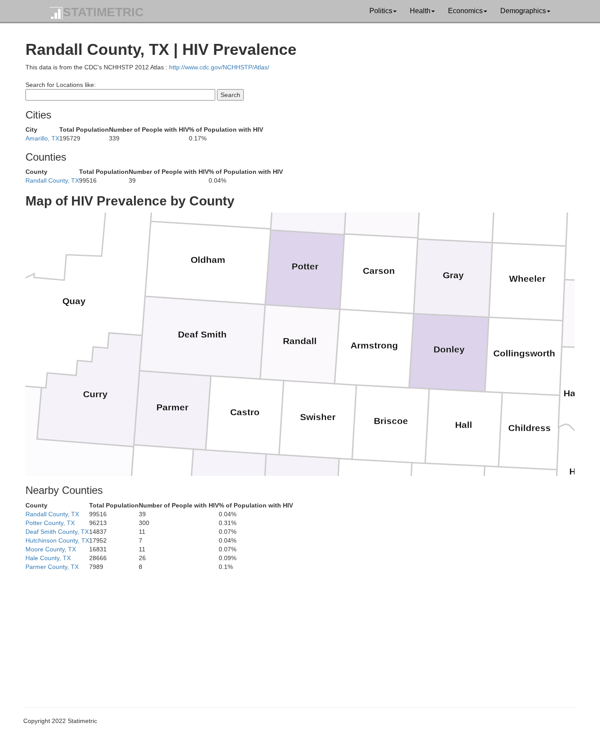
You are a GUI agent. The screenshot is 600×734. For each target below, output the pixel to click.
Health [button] (420, 10)
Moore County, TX (50, 549)
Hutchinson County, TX (57, 540)
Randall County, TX (52, 180)
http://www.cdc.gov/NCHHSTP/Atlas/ (219, 67)
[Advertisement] (289, 632)
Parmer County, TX (52, 566)
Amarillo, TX (42, 138)
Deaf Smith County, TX (57, 531)
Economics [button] (465, 10)
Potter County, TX (50, 522)
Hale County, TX (48, 557)
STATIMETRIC (103, 12)
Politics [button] (380, 10)
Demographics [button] (523, 10)
